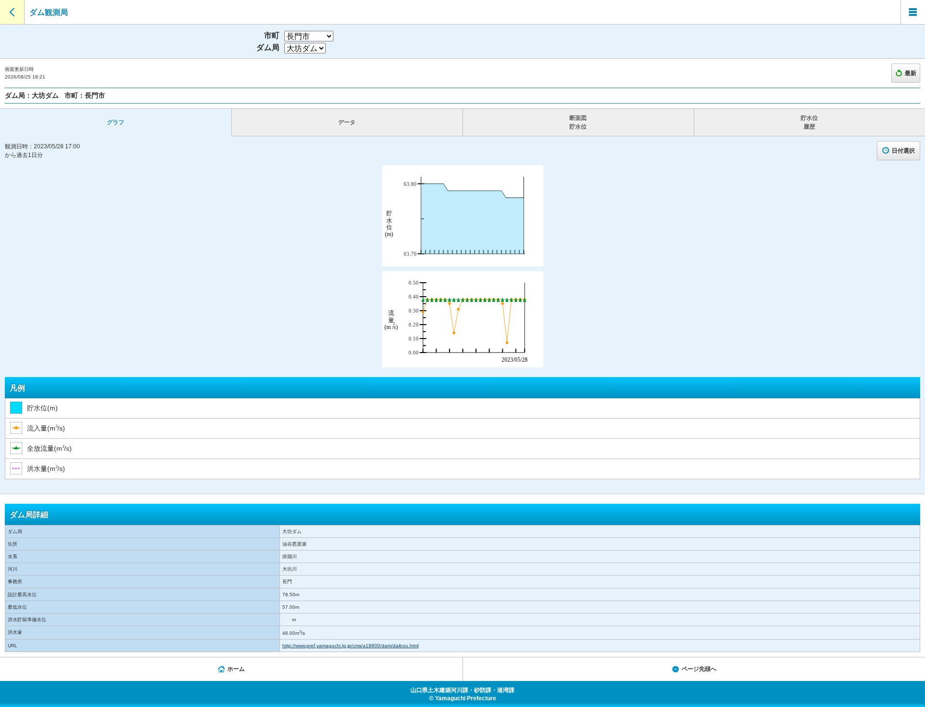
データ (347, 122)
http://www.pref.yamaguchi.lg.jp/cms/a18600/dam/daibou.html (350, 645)
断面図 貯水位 (578, 122)
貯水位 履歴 (809, 122)
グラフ (115, 122)
